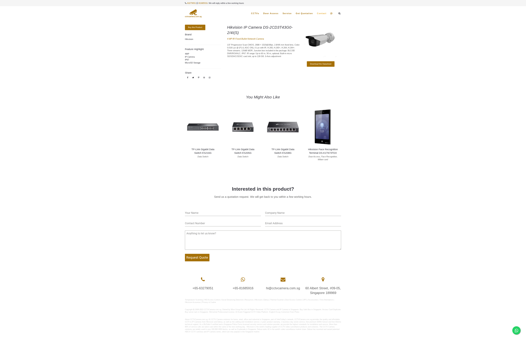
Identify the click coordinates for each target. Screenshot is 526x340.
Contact (321, 13)
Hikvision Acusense (193, 302)
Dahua (266, 300)
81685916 (203, 3)
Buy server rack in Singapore (196, 312)
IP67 (187, 60)
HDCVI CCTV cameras (194, 332)
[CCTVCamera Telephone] (203, 279)
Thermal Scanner (277, 300)
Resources (249, 300)
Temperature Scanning (194, 300)
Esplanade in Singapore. (247, 329)
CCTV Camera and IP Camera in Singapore (281, 309)
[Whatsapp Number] (243, 279)
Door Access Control (293, 300)
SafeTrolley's (281, 319)
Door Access (270, 13)
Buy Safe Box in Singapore (310, 309)
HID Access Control (212, 300)
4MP (187, 54)
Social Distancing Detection (232, 300)
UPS (305, 300)
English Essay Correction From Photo (284, 312)
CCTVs (255, 13)
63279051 (191, 3)
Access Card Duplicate (331, 309)
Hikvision (189, 39)
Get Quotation (304, 13)
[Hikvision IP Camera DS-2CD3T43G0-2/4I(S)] (320, 41)
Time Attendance (326, 300)
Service (287, 13)
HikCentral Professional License (221, 312)
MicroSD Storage (192, 63)
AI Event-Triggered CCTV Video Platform (251, 312)
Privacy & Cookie (209, 302)
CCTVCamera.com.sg (199, 319)
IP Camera (190, 57)
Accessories (313, 300)
